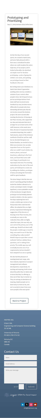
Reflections (29, 24)
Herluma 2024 (20, 24)
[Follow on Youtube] (35, 404)
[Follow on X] (26, 404)
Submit (31, 386)
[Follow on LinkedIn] (22, 404)
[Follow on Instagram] (31, 404)
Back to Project (19, 300)
